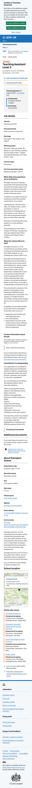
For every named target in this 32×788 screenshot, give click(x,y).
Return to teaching (9, 705)
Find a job (6, 699)
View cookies (16, 32)
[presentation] (16, 590)
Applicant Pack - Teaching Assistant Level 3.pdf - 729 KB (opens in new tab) (16, 450)
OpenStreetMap (18, 605)
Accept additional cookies (16, 23)
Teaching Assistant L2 (13, 614)
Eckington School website (13, 506)
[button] (19, 590)
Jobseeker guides (9, 702)
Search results (12, 57)
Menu (5, 47)
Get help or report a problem (13, 737)
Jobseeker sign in (9, 695)
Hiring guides (7, 726)
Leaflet (7, 605)
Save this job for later (14, 83)
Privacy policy (14, 751)
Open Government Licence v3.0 (14, 767)
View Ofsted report (10, 498)
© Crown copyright (16, 783)
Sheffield (9, 674)
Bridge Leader (10, 654)
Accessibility (23, 753)
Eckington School (11, 579)
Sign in (5, 41)
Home (4, 57)
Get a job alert (11, 666)
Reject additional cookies (16, 28)
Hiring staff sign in (9, 722)
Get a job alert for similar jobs (16, 78)
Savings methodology (10, 756)
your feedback (24, 51)
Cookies (5, 751)
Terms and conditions (10, 753)
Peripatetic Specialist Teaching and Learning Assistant (13, 626)
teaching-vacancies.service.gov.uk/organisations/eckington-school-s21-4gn (16, 525)
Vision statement (8, 759)
